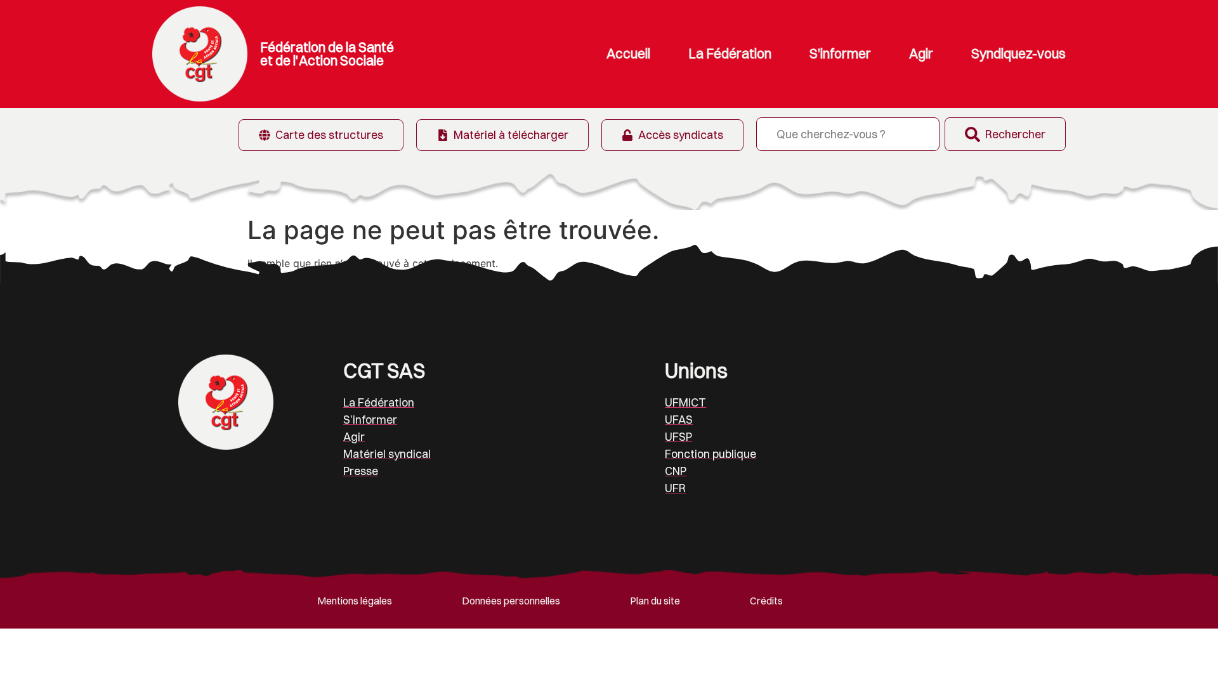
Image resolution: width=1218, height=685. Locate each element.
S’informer (840, 53)
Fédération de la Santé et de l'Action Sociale (327, 53)
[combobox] (847, 134)
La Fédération (729, 53)
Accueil (628, 53)
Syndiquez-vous (1018, 53)
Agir (921, 53)
